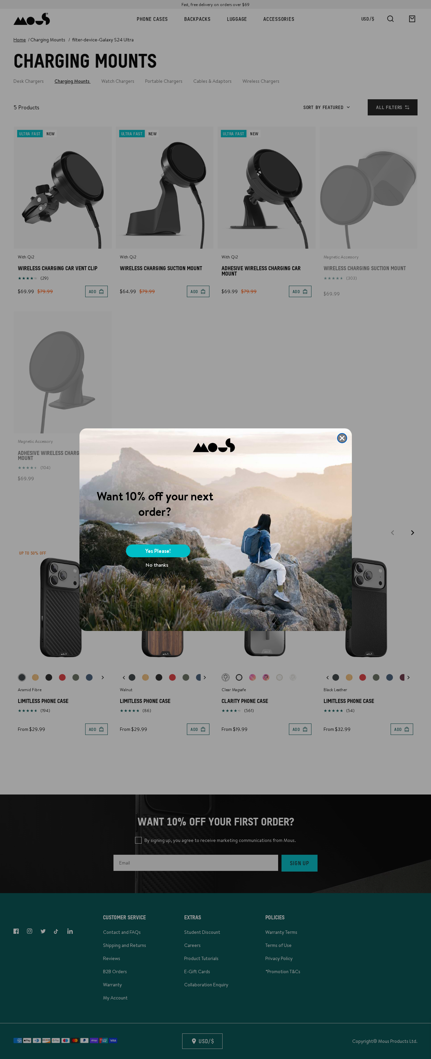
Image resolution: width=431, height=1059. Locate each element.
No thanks (156, 564)
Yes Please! (158, 551)
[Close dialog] (342, 438)
